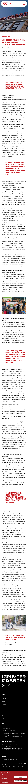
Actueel (4, 704)
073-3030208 (14, 759)
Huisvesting (4, 698)
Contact (4, 716)
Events (3, 701)
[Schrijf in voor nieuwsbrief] (22, 690)
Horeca (4, 710)
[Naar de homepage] (7, 3)
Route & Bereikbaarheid (7, 713)
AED (3, 719)
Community (5, 707)
